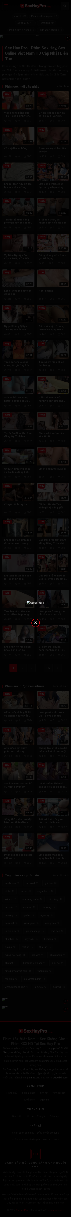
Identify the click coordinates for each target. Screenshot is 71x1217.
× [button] (35, 622)
